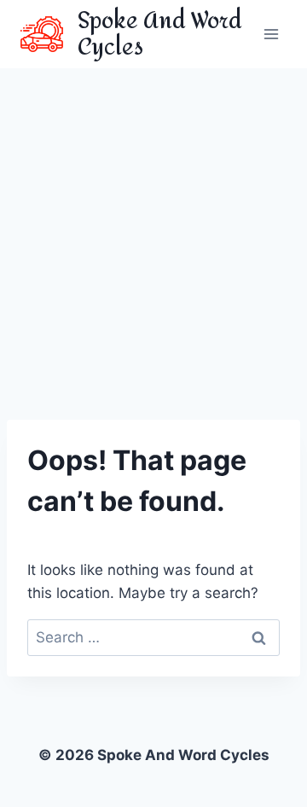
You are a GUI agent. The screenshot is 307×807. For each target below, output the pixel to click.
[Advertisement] (153, 230)
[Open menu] (271, 33)
